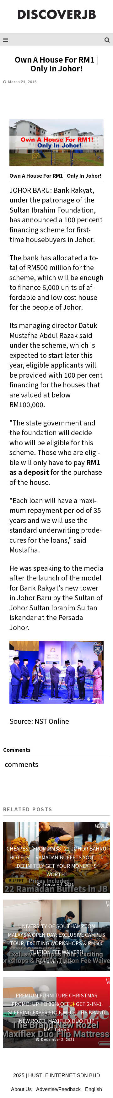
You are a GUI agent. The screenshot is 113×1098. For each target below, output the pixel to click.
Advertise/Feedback (58, 1089)
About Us (21, 1089)
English (93, 1089)
